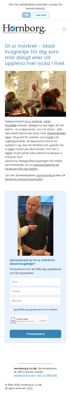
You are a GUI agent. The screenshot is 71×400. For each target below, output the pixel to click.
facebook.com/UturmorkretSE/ (24, 179)
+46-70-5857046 (46, 375)
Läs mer (41, 15)
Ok (26, 15)
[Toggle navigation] (64, 29)
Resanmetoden (56, 133)
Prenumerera (35, 334)
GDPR (30, 388)
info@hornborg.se (24, 375)
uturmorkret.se (45, 175)
